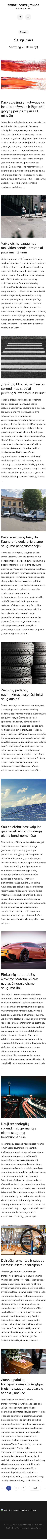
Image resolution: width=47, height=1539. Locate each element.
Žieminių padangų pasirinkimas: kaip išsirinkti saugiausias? (22, 694)
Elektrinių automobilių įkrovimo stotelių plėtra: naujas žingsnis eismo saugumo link (19, 981)
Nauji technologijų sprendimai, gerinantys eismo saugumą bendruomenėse (18, 1130)
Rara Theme (17, 1528)
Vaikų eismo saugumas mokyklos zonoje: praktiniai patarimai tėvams (22, 248)
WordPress (36, 1528)
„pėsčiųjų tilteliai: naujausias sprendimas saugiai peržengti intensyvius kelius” (23, 388)
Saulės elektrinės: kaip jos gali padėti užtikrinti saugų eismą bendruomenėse (21, 831)
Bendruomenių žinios (23, 5)
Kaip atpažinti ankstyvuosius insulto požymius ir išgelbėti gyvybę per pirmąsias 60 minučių (23, 109)
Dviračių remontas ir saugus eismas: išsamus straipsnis (22, 1262)
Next (35, 1488)
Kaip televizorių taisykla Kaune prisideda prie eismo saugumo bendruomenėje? (22, 541)
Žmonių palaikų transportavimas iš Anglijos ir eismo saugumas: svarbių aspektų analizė (22, 1386)
